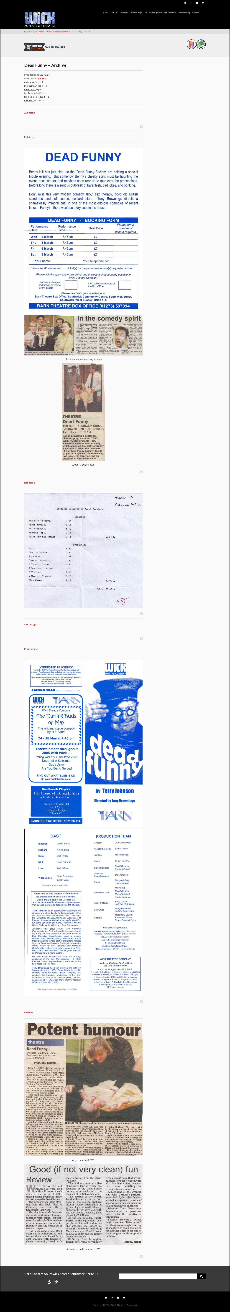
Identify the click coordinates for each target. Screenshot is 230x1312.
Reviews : (29, 100)
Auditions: (29, 82)
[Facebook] (190, 3)
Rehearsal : (30, 89)
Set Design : (30, 93)
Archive (124, 12)
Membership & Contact (189, 12)
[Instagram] (202, 3)
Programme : (30, 97)
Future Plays (136, 12)
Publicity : (29, 86)
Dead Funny (44, 75)
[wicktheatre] (40, 19)
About (115, 12)
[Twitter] (184, 3)
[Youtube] (196, 3)
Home (105, 12)
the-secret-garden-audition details (161, 12)
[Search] (201, 1276)
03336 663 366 (55, 46)
